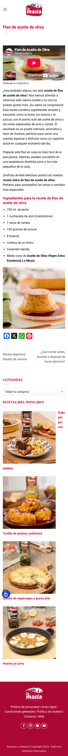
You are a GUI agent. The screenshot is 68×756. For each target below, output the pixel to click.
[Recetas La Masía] (34, 9)
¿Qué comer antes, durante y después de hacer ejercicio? (51, 356)
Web (41, 716)
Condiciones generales (20, 711)
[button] (5, 9)
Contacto (30, 716)
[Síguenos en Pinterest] (37, 726)
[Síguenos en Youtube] (44, 726)
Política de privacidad (25, 707)
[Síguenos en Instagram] (30, 726)
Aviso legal (49, 707)
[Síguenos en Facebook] (24, 726)
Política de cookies (49, 711)
